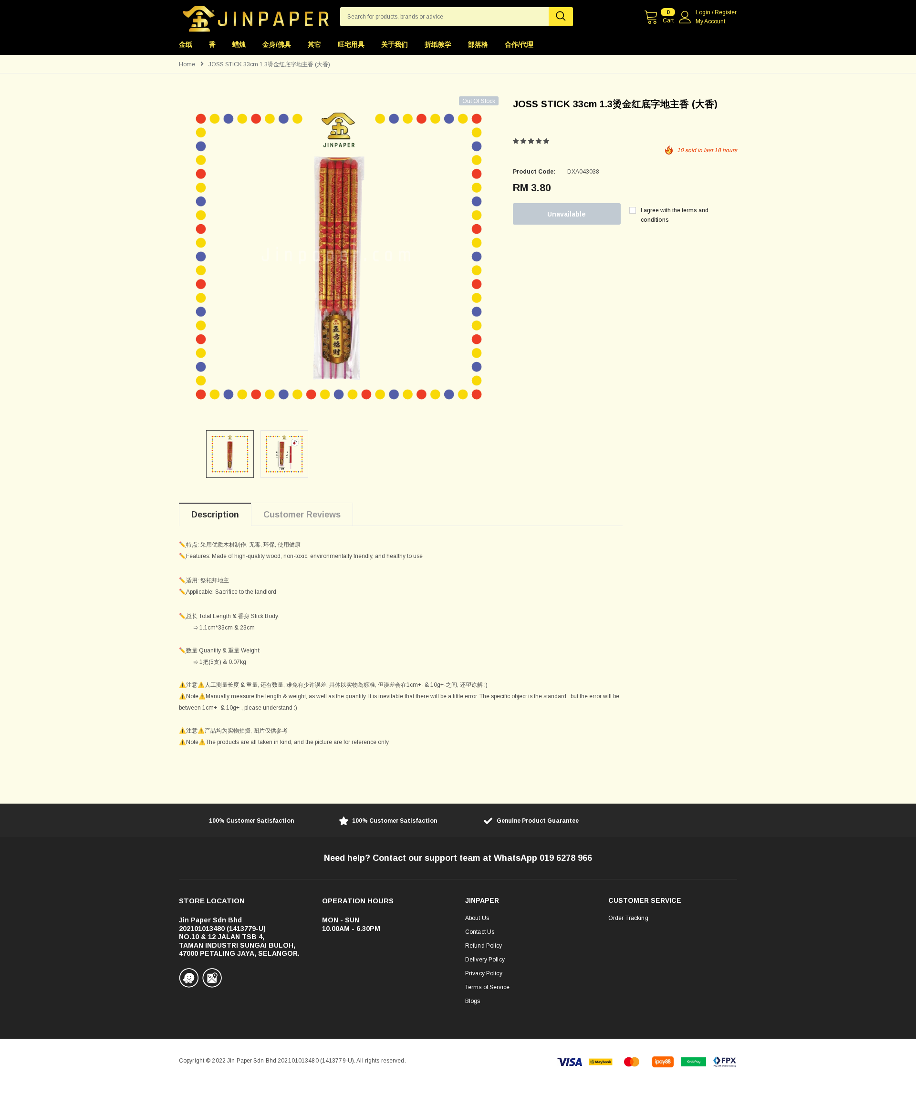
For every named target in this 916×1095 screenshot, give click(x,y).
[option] (339, 256)
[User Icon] (685, 17)
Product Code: (534, 171)
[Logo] (256, 16)
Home (187, 64)
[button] (532, 141)
